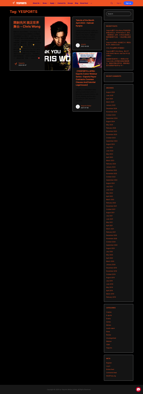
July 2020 (109, 251)
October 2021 (110, 209)
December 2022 (111, 170)
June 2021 (109, 219)
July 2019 (109, 281)
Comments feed (111, 372)
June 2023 (109, 151)
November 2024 (111, 112)
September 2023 (111, 141)
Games (108, 322)
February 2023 (111, 164)
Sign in (119, 3)
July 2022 (109, 186)
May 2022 (109, 193)
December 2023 (111, 131)
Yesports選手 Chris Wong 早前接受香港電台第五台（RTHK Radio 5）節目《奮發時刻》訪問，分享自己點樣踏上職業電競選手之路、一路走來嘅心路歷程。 (118, 34)
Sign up (128, 3)
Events (108, 318)
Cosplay (109, 312)
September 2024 (111, 118)
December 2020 (111, 235)
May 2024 (109, 125)
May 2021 (109, 222)
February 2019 (111, 297)
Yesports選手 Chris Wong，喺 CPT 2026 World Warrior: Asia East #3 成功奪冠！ (118, 53)
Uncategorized (111, 338)
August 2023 (110, 144)
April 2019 (109, 290)
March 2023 (110, 160)
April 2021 (109, 225)
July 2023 (109, 147)
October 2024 (110, 115)
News (108, 331)
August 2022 (110, 183)
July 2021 (109, 216)
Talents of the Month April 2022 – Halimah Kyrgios (85, 23)
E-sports (109, 315)
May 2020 (109, 255)
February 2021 (111, 232)
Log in (108, 366)
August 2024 (110, 121)
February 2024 (111, 128)
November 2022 (111, 173)
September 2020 (111, 245)
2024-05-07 (22, 65)
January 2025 (110, 105)
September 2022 (111, 180)
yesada (83, 44)
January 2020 (110, 264)
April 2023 (109, 157)
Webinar (109, 341)
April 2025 (109, 99)
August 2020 (110, 248)
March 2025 (110, 102)
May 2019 (109, 287)
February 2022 (111, 203)
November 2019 (111, 271)
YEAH (108, 344)
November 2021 (111, 206)
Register (109, 363)
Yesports (21, 63)
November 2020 (111, 238)
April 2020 (109, 258)
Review (108, 335)
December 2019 (111, 268)
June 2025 (109, 95)
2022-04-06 (85, 46)
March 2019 (110, 294)
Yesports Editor (86, 106)
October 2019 (110, 274)
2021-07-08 (84, 108)
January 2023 (110, 167)
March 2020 (110, 261)
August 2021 (110, 212)
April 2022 (109, 196)
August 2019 (110, 277)
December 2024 (111, 108)
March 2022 (110, 199)
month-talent (110, 328)
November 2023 (111, 134)
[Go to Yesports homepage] (19, 3)
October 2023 (110, 138)
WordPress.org (111, 376)
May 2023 (109, 154)
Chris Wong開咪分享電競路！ (115, 48)
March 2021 (110, 229)
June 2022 (109, 190)
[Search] (112, 3)
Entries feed (110, 369)
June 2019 (109, 284)
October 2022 (110, 177)
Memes (108, 325)
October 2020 (110, 242)
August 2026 (110, 92)
